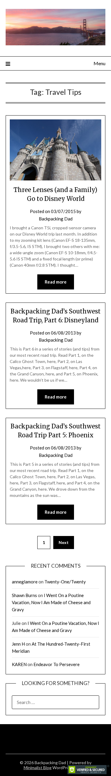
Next (64, 542)
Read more (56, 281)
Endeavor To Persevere (56, 664)
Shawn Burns (24, 595)
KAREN (19, 664)
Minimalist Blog (38, 767)
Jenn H (18, 644)
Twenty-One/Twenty (65, 581)
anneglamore (25, 581)
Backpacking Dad (56, 218)
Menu (99, 63)
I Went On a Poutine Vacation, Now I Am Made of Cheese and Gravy (51, 602)
